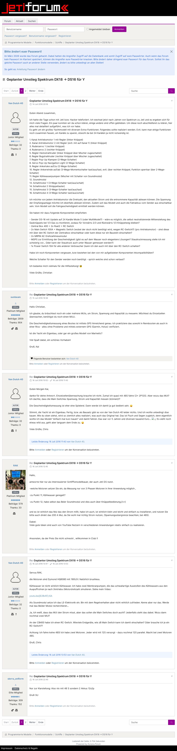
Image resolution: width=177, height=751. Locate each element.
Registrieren (65, 35)
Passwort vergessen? (16, 35)
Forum (7, 21)
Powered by (81, 744)
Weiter (32, 90)
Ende (40, 90)
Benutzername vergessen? (42, 35)
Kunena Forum (94, 744)
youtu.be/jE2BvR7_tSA (40, 595)
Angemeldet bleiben (99, 29)
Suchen (32, 21)
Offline (15, 133)
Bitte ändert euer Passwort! (23, 51)
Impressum (6, 748)
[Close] (171, 51)
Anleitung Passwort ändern (31, 69)
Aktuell (19, 21)
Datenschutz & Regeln (26, 748)
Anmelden (119, 29)
